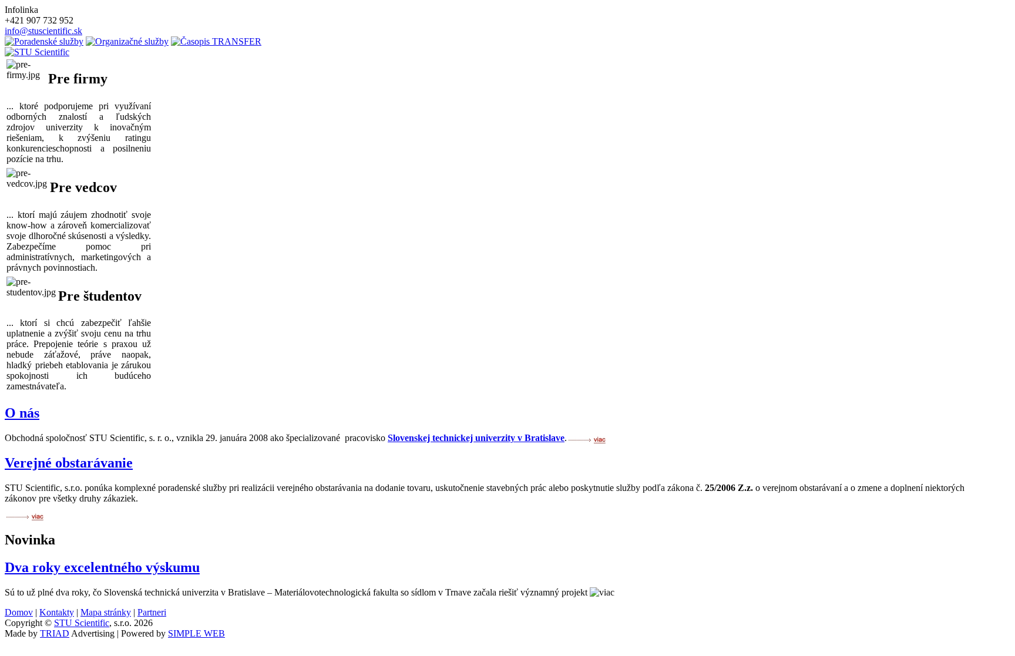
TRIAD (54, 633)
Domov (19, 612)
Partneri (151, 612)
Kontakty (56, 612)
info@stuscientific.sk (43, 31)
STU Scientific (81, 623)
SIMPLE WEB (196, 633)
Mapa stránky (105, 612)
